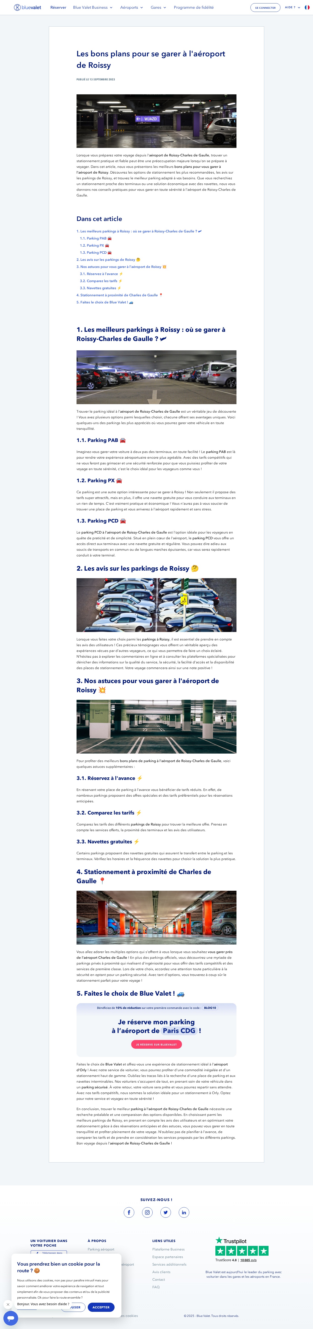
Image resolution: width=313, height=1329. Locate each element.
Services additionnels (169, 1264)
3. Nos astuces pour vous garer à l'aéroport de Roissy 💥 (122, 267)
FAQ (156, 1287)
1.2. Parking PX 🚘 (94, 245)
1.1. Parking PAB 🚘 (96, 238)
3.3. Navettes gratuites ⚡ (100, 288)
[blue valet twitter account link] (165, 1213)
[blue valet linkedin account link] (184, 1213)
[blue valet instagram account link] (147, 1213)
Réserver (58, 7)
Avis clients (161, 1272)
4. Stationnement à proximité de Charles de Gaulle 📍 (120, 295)
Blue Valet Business (90, 7)
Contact (158, 1279)
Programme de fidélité (194, 7)
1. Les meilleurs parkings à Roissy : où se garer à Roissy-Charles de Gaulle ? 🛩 (139, 231)
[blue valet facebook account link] (129, 1213)
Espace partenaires (167, 1257)
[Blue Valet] (27, 7)
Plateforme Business (168, 1249)
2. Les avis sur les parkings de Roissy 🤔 (108, 260)
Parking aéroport (101, 1249)
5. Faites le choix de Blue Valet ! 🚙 (105, 302)
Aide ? (290, 7)
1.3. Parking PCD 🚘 (96, 253)
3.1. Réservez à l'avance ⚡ (101, 274)
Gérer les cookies (124, 1316)
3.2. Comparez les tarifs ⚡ (101, 281)
